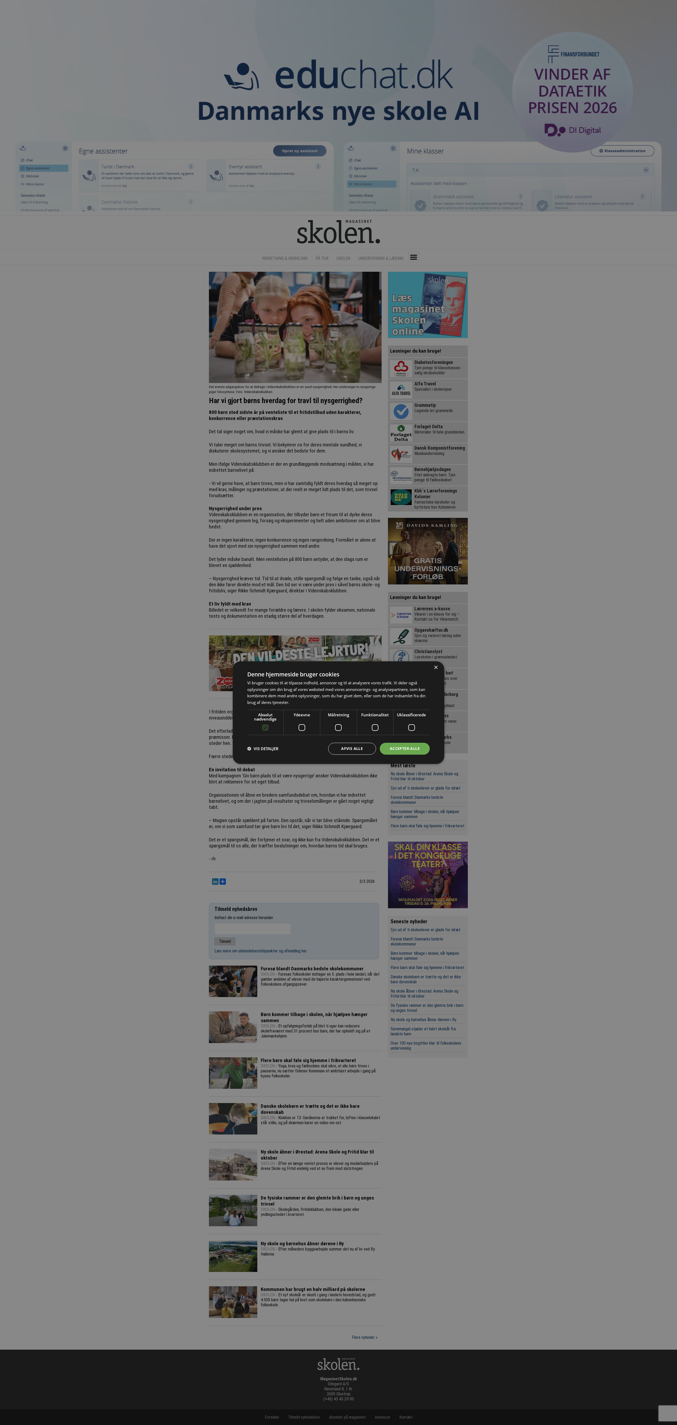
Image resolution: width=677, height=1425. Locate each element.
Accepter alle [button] (405, 748)
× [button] (436, 667)
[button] (262, 748)
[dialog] (338, 712)
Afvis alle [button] (352, 748)
